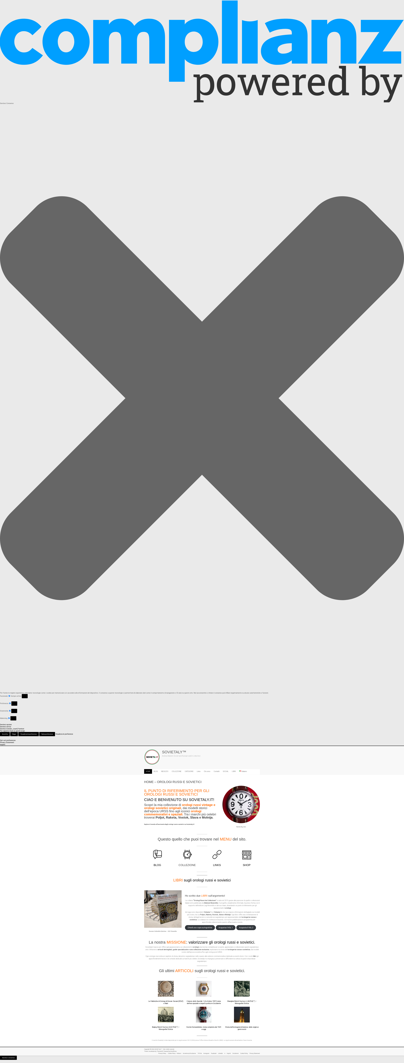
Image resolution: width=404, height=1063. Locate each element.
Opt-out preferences (8, 740)
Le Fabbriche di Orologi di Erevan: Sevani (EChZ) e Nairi (165, 1002)
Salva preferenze (47, 734)
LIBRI (234, 771)
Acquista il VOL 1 (226, 927)
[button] (202, 398)
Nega (14, 734)
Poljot (160, 817)
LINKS (217, 865)
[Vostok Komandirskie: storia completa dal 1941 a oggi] (204, 1015)
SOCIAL (226, 771)
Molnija (207, 817)
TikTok (200, 1053)
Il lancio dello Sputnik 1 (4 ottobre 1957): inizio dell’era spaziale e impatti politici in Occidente (204, 1002)
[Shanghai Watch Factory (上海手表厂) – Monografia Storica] (242, 990)
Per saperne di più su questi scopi (12, 731)
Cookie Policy (244, 1053)
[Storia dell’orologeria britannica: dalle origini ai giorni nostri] (242, 1015)
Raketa (171, 817)
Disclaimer (236, 1053)
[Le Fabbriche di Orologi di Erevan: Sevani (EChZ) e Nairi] (166, 990)
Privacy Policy (162, 1053)
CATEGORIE (189, 771)
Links (199, 771)
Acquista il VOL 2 (246, 927)
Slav (193, 817)
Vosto (182, 817)
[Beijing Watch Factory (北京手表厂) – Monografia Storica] (166, 1015)
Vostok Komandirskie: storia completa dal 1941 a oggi (203, 1028)
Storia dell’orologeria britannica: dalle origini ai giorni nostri (241, 1028)
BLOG (156, 771)
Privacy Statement (7, 742)
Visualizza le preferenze (28, 734)
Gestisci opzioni (6, 725)
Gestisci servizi (5, 727)
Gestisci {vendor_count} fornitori (12, 729)
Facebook (213, 1053)
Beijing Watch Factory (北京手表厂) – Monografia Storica (166, 1028)
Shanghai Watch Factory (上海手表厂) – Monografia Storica (242, 1002)
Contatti (216, 771)
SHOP (247, 865)
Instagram (206, 1053)
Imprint (2, 745)
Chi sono (207, 771)
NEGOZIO (164, 771)
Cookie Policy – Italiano (174, 1053)
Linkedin (220, 1053)
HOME (148, 771)
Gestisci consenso (8, 1058)
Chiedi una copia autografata (200, 927)
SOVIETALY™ (174, 752)
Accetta (5, 734)
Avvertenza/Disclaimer (189, 1053)
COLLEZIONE (176, 771)
